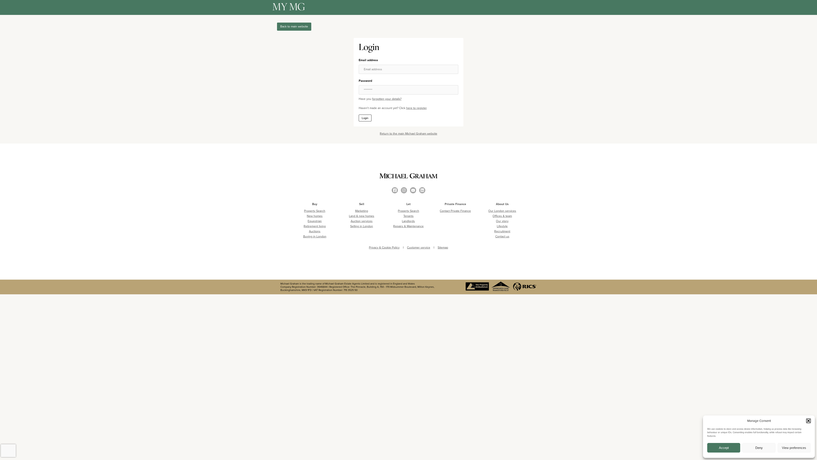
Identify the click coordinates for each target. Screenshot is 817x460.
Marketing (361, 211)
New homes (315, 216)
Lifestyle (502, 226)
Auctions (314, 231)
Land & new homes (361, 216)
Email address (368, 60)
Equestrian (315, 221)
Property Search (314, 211)
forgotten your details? (386, 99)
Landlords (408, 221)
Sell (361, 204)
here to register (416, 108)
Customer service (418, 248)
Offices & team (502, 216)
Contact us (502, 236)
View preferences (794, 448)
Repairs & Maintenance (408, 226)
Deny (759, 448)
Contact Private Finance (455, 211)
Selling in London (361, 226)
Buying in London (314, 236)
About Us (502, 204)
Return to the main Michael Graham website (408, 133)
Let (408, 204)
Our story (502, 221)
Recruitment (502, 231)
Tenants (408, 216)
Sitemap (443, 248)
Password (365, 81)
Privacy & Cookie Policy (384, 248)
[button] (808, 421)
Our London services (502, 211)
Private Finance (455, 204)
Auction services (362, 221)
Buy (314, 204)
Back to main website (294, 26)
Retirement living (315, 226)
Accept (724, 448)
